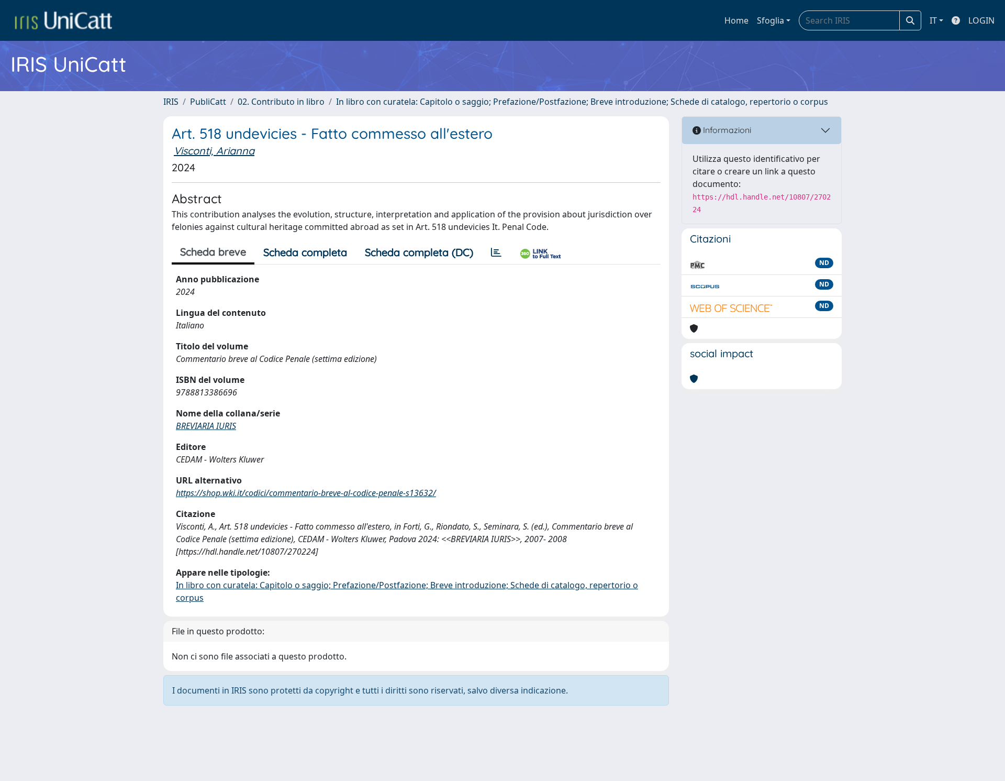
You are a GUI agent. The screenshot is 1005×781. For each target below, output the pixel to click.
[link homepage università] (63, 20)
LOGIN (981, 20)
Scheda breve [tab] (213, 251)
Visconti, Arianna (214, 150)
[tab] (496, 252)
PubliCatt (208, 101)
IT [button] (933, 20)
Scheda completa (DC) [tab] (419, 252)
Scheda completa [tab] (305, 252)
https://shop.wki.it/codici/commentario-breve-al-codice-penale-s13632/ (306, 493)
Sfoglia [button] (770, 20)
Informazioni (726, 130)
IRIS (170, 101)
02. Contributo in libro (281, 101)
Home (736, 20)
